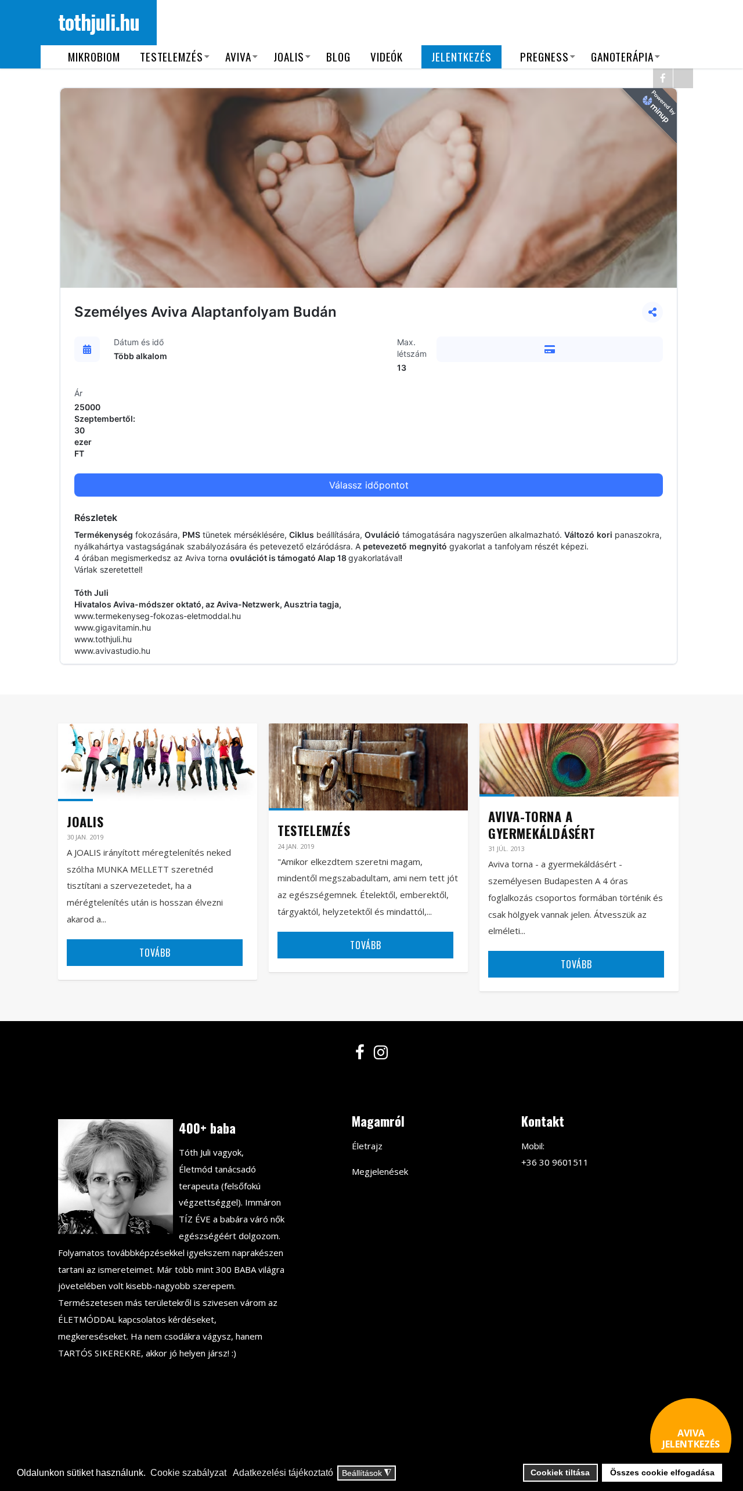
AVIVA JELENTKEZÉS (691, 1438)
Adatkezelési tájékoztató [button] (283, 1473)
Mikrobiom (94, 56)
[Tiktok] (683, 78)
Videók (386, 56)
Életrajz (367, 1146)
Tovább (155, 953)
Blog (338, 56)
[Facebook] (663, 78)
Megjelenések (380, 1171)
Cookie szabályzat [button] (188, 1473)
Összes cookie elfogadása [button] (662, 1472)
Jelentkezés (461, 56)
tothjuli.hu (98, 21)
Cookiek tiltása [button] (560, 1472)
